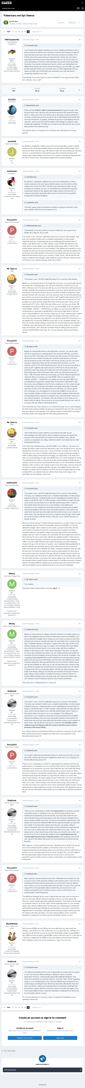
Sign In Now (60, 1038)
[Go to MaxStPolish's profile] (12, 936)
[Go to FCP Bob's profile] (6, 22)
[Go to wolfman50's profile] (12, 493)
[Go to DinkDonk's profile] (12, 703)
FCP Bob (15, 21)
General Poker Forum (30, 24)
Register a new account (24, 1038)
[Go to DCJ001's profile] (12, 110)
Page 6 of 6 (36, 31)
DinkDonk (12, 691)
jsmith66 (12, 141)
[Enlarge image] (54, 588)
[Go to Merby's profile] (12, 584)
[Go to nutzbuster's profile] (12, 181)
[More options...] (80, 39)
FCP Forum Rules (10, 1070)
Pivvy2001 (12, 220)
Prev (8, 31)
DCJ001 (12, 99)
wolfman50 (12, 483)
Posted (30, 39)
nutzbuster (12, 171)
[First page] (4, 31)
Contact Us (42, 1085)
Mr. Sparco (12, 269)
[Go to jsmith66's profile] (12, 152)
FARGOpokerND (12, 39)
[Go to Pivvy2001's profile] (12, 230)
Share (62, 22)
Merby (12, 573)
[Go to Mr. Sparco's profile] (12, 279)
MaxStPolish (12, 924)
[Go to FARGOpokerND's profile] (12, 52)
